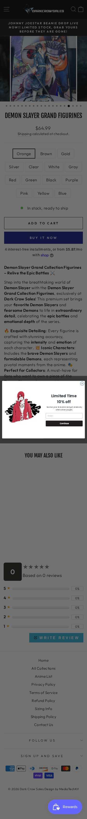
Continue (64, 423)
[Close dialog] (82, 383)
